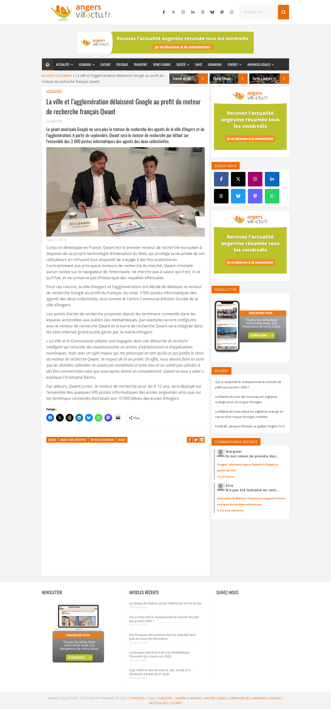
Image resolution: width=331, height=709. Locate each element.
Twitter (196, 440)
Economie (85, 64)
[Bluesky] (212, 12)
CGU (151, 698)
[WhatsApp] (231, 12)
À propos (137, 698)
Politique (122, 64)
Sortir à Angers (188, 698)
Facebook (190, 440)
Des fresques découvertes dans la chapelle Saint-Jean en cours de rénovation (163, 637)
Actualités (62, 64)
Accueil (47, 75)
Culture (105, 64)
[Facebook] (163, 12)
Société (181, 64)
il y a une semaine (230, 510)
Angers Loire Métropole (73, 440)
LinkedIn (202, 440)
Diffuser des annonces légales (256, 698)
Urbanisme (215, 64)
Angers (52, 440)
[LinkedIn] (192, 12)
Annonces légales (258, 64)
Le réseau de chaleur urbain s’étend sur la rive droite (165, 603)
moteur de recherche (102, 440)
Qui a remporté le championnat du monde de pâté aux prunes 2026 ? (164, 619)
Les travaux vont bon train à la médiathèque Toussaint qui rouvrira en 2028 (159, 654)
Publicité (165, 698)
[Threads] (202, 12)
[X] (173, 12)
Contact (233, 64)
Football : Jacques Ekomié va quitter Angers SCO (250, 426)
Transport (140, 64)
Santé (198, 64)
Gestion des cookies (165, 703)
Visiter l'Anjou (216, 698)
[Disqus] (125, 514)
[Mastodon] (222, 12)
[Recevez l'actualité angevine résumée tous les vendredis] (165, 43)
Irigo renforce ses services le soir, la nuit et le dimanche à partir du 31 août (160, 672)
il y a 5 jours (225, 476)
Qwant (122, 440)
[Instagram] (183, 12)
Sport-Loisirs (162, 64)
